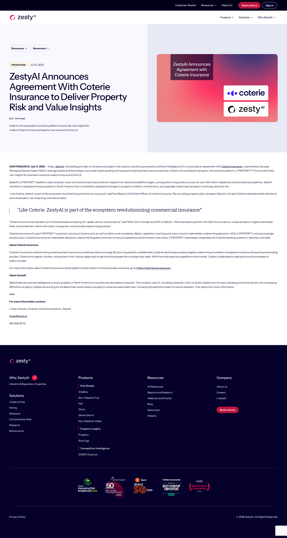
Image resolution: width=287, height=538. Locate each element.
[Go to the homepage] (20, 361)
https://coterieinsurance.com (154, 268)
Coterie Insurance (231, 166)
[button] (209, 5)
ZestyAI (59, 166)
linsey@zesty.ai (18, 316)
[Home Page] (22, 17)
